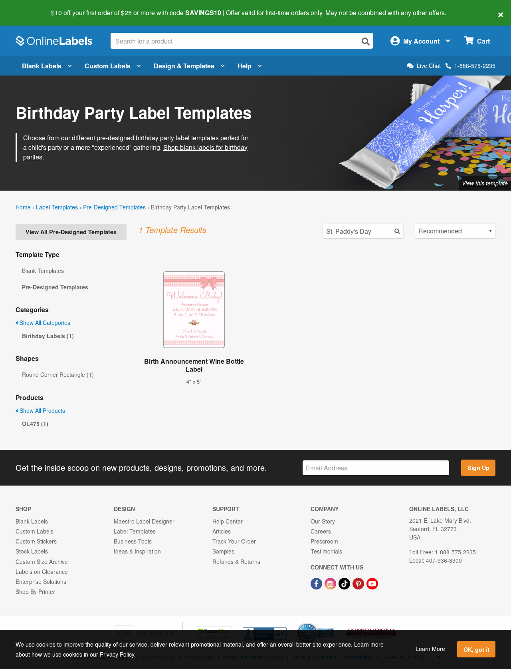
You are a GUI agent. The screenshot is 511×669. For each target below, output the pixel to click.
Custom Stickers (36, 541)
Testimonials (326, 551)
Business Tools (133, 541)
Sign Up (478, 468)
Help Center (227, 521)
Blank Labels (41, 65)
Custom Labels (108, 65)
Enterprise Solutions (41, 581)
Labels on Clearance (42, 571)
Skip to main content (29, 7)
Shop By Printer (35, 591)
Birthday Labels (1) (48, 336)
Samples (223, 551)
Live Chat (429, 66)
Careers (321, 531)
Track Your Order (234, 541)
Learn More (430, 649)
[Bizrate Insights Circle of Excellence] (331, 623)
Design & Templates (184, 65)
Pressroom (324, 541)
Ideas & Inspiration (137, 551)
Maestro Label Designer (144, 521)
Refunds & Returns (236, 561)
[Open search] (365, 41)
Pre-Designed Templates (114, 207)
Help (245, 65)
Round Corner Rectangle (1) (58, 374)
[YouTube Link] (372, 583)
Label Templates (57, 207)
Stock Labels (32, 551)
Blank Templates (43, 271)
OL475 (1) (35, 424)
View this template (485, 183)
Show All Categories (44, 323)
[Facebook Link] (317, 583)
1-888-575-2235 (474, 66)
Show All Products (41, 410)
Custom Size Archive (42, 561)
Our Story (323, 521)
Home (23, 207)
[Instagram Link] (331, 583)
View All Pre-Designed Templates (71, 232)
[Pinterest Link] (359, 583)
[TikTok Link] (345, 583)
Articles (221, 531)
